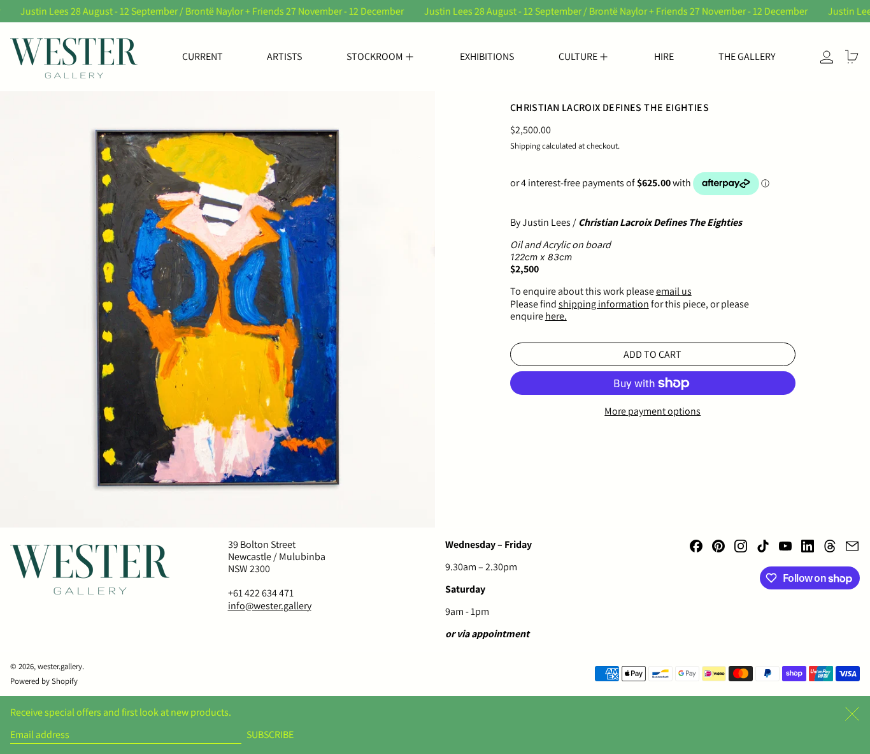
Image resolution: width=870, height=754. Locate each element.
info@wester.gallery (269, 605)
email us (674, 292)
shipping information (604, 304)
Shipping (525, 146)
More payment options (652, 412)
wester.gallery (60, 666)
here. (556, 316)
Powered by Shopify (44, 681)
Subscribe (270, 734)
